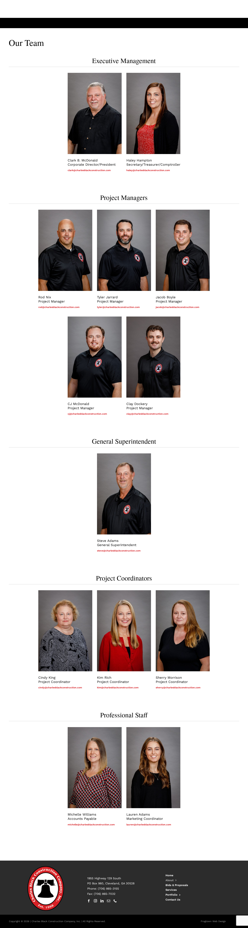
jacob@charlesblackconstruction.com (177, 307)
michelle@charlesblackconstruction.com (91, 824)
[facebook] (88, 900)
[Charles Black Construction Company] (45, 867)
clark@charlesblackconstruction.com (89, 170)
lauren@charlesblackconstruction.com (148, 824)
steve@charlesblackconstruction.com (119, 550)
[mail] (108, 900)
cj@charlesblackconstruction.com (87, 413)
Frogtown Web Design (213, 921)
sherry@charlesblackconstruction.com (178, 687)
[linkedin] (102, 900)
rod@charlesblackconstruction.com (58, 307)
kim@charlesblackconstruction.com (118, 687)
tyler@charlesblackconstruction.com (118, 307)
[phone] (115, 900)
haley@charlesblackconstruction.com (148, 170)
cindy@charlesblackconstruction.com (60, 687)
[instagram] (95, 900)
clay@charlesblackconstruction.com (147, 413)
